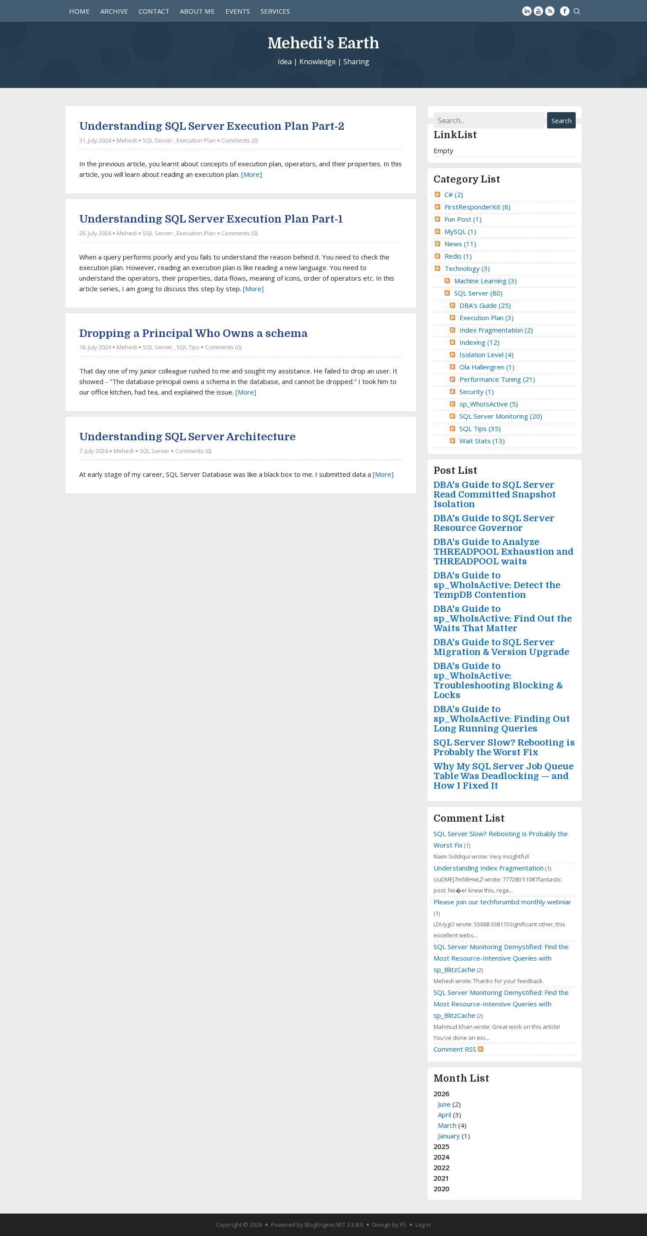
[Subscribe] (550, 11)
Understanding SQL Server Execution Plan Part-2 (211, 126)
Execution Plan (196, 140)
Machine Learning (485, 280)
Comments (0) (239, 140)
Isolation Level (487, 354)
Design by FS (389, 1225)
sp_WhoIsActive (489, 403)
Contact (154, 11)
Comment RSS (456, 1049)
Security (477, 391)
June (444, 1104)
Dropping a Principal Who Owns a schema (193, 333)
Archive (114, 11)
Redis (458, 256)
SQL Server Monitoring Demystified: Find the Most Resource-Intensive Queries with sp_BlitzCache (501, 958)
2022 (441, 1167)
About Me (197, 11)
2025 (441, 1146)
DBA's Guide (485, 305)
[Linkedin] (527, 11)
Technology (467, 268)
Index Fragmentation (496, 329)
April (444, 1114)
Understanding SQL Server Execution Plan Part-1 (211, 219)
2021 (441, 1178)
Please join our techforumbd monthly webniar (502, 901)
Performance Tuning (497, 379)
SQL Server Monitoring (501, 416)
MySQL (460, 231)
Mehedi (127, 140)
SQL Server (158, 140)
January (449, 1135)
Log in (423, 1225)
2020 (441, 1188)
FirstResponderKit (478, 206)
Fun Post (463, 219)
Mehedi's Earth (323, 43)
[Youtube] (538, 11)
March (447, 1125)
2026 (452, 1114)
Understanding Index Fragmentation (489, 867)
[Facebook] (565, 11)
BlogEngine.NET (325, 1225)
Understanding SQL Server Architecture (187, 437)
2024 (441, 1156)
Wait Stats (482, 440)
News (460, 243)
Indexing (480, 342)
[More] (251, 174)
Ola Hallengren (487, 366)
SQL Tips (187, 347)
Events (237, 11)
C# (454, 194)
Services (275, 11)
